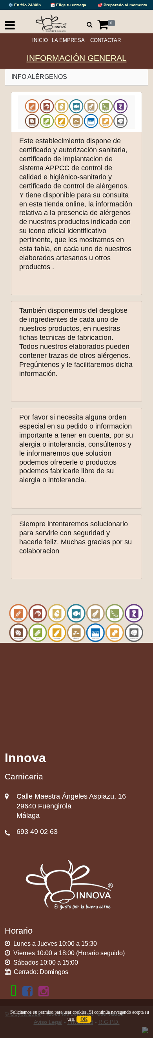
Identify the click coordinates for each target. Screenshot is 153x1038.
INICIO (40, 40)
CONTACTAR (105, 40)
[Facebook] (27, 991)
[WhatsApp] (13, 991)
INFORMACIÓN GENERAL (77, 57)
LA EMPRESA (68, 40)
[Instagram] (43, 991)
